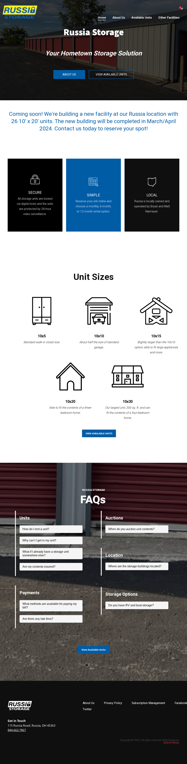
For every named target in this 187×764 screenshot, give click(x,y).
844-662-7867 (17, 730)
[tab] (51, 529)
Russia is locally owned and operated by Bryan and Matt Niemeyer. (152, 206)
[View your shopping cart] (181, 8)
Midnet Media (171, 742)
